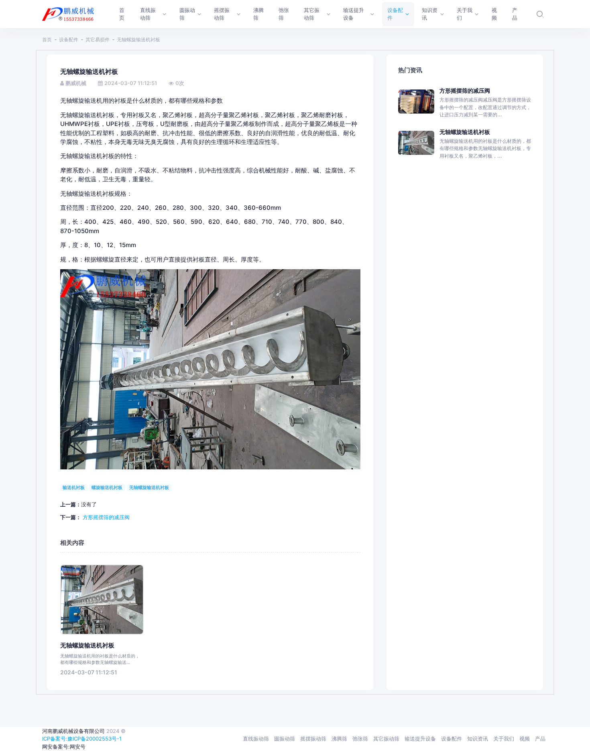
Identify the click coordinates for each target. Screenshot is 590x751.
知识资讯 (477, 738)
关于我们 (503, 738)
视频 (524, 738)
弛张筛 (360, 738)
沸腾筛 (339, 738)
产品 (540, 738)
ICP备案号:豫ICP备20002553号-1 (82, 738)
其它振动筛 (386, 738)
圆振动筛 (284, 738)
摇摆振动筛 (313, 738)
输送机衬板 (74, 487)
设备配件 (68, 40)
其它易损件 (97, 40)
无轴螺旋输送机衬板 (149, 487)
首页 (47, 40)
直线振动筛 (256, 738)
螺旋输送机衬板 (107, 487)
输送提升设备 (420, 738)
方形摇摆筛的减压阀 (106, 517)
